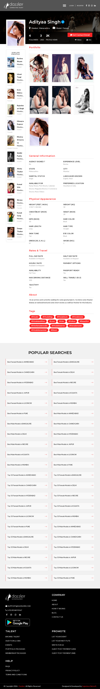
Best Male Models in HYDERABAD (66, 434)
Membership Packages (15, 653)
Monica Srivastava (20, 140)
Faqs (7, 666)
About (55, 604)
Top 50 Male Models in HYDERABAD (67, 547)
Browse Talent (12, 637)
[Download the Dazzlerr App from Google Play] (17, 622)
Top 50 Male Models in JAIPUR (65, 557)
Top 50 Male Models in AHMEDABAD (67, 527)
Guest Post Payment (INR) (63, 653)
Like (89, 40)
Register (80, 5)
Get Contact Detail (81, 35)
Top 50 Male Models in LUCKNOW (66, 568)
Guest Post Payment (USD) (64, 649)
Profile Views (51, 37)
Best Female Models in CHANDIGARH (20, 372)
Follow (78, 40)
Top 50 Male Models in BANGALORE (20, 537)
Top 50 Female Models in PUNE (18, 527)
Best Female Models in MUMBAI (65, 403)
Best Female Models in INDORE (65, 382)
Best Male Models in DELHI (17, 434)
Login (71, 5)
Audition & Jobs (12, 641)
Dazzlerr (22, 686)
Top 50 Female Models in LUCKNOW (20, 516)
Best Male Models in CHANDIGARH (66, 424)
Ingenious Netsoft (89, 686)
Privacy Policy (12, 670)
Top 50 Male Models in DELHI (18, 547)
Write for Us (58, 645)
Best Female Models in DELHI (64, 372)
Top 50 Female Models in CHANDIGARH (21, 485)
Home (54, 600)
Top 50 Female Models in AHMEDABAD (21, 475)
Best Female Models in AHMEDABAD (20, 362)
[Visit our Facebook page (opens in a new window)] (86, 5)
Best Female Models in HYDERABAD (20, 382)
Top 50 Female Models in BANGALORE (67, 475)
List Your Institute (61, 641)
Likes (42, 37)
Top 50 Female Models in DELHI (65, 485)
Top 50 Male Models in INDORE (18, 557)
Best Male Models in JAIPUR (64, 444)
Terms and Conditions (16, 674)
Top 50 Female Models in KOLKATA (66, 506)
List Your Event (59, 637)
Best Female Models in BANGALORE (66, 362)
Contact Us (57, 617)
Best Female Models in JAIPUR (18, 393)
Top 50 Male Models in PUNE (64, 578)
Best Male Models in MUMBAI (18, 465)
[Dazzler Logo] (13, 5)
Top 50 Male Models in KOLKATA (19, 568)
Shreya (19, 200)
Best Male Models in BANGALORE (19, 424)
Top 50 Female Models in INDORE (66, 496)
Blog (54, 613)
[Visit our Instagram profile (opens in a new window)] (89, 5)
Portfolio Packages (15, 649)
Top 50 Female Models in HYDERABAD (21, 496)
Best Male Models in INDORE (17, 444)
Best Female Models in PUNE (17, 413)
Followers (33, 37)
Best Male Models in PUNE (63, 465)
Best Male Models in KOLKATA (18, 455)
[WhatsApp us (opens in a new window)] (92, 5)
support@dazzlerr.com (19, 606)
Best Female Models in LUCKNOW (19, 403)
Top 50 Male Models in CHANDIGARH (67, 537)
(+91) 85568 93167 (14, 610)
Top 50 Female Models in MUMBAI (66, 516)
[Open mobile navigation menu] (64, 6)
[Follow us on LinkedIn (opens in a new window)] (95, 5)
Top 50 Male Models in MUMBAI (19, 578)
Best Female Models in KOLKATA (65, 393)
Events (8, 645)
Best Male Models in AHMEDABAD (66, 413)
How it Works (58, 609)
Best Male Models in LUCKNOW (65, 455)
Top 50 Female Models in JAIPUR (19, 506)
